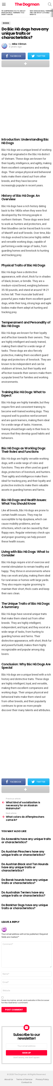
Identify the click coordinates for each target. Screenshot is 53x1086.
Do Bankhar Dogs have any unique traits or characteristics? (24, 906)
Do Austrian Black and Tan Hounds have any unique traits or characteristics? (24, 867)
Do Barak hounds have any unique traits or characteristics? (24, 881)
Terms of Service (24, 1079)
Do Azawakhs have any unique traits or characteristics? (26, 840)
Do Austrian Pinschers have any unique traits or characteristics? (23, 853)
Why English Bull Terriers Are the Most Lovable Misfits (41, 13)
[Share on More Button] (25, 63)
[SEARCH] (50, 4)
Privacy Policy (42, 1079)
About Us (8, 1079)
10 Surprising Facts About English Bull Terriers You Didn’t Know (13, 13)
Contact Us (26, 1082)
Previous (1, 13)
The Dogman (27, 4)
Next (51, 13)
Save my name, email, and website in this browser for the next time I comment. (25, 1001)
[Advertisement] (26, 100)
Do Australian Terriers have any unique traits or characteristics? (23, 894)
